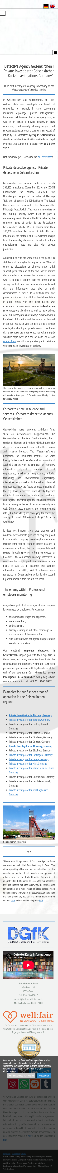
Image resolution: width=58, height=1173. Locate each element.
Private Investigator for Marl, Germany (28, 763)
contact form (9, 341)
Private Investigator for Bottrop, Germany (29, 720)
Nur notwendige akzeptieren (21, 1075)
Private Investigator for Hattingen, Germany (31, 755)
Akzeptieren (44, 1075)
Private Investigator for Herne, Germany (28, 759)
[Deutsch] (46, 6)
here (13, 900)
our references (45, 157)
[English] (52, 6)
